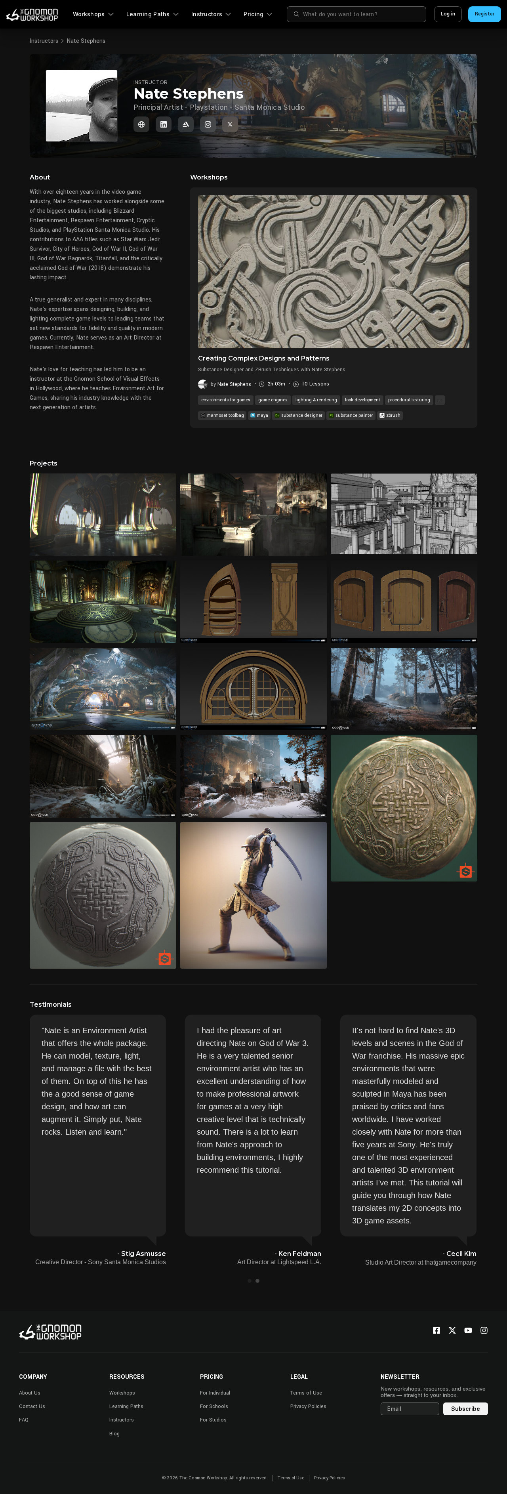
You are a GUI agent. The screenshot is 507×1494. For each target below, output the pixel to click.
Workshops (89, 14)
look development (362, 400)
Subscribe (465, 1408)
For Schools (214, 1406)
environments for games (225, 400)
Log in (448, 13)
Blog (114, 1433)
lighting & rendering (316, 400)
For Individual (215, 1393)
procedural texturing (409, 400)
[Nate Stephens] (141, 124)
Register (484, 13)
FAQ (24, 1419)
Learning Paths (148, 14)
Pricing (253, 14)
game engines (273, 400)
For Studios (213, 1419)
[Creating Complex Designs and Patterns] (333, 271)
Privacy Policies (308, 1406)
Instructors (206, 14)
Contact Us (32, 1406)
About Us (29, 1393)
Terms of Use (306, 1393)
